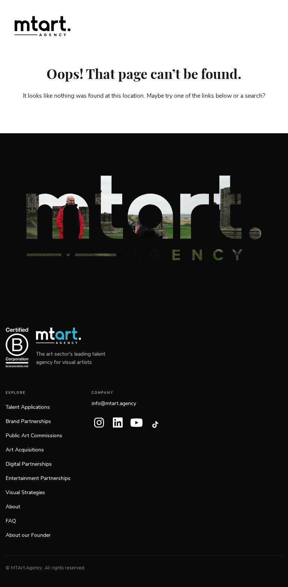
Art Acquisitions (25, 450)
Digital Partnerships (29, 464)
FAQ (11, 521)
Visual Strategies (25, 492)
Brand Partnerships (28, 421)
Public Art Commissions (34, 435)
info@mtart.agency (114, 403)
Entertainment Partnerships (38, 478)
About (13, 507)
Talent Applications (28, 407)
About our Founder (28, 535)
